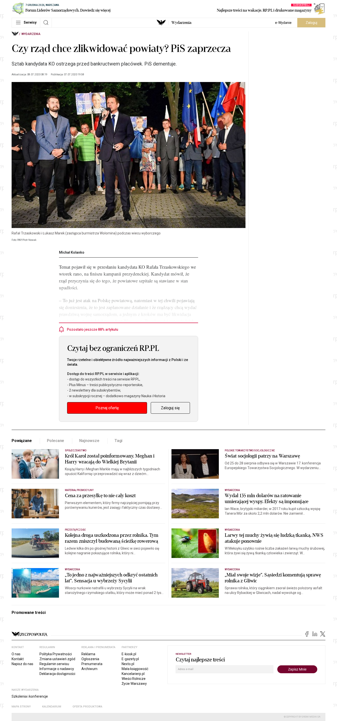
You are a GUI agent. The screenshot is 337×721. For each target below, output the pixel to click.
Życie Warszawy (134, 684)
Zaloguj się (170, 408)
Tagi (118, 440)
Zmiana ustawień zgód (57, 659)
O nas (16, 654)
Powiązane (22, 440)
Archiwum (89, 669)
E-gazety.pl (130, 659)
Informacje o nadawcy (56, 669)
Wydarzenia (181, 22)
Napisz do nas (22, 664)
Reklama (88, 654)
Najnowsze (89, 440)
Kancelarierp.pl (133, 674)
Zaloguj (311, 23)
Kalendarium (51, 706)
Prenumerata (91, 664)
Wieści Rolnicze (134, 679)
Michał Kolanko (71, 252)
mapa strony (21, 706)
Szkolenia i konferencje (30, 696)
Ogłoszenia (90, 659)
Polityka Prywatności (55, 654)
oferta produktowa (87, 706)
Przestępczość (75, 529)
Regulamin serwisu (54, 664)
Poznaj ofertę (107, 408)
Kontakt (18, 659)
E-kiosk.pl (129, 654)
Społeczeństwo (75, 450)
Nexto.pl (128, 664)
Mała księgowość (135, 669)
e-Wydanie (283, 23)
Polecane (55, 440)
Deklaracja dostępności (57, 674)
